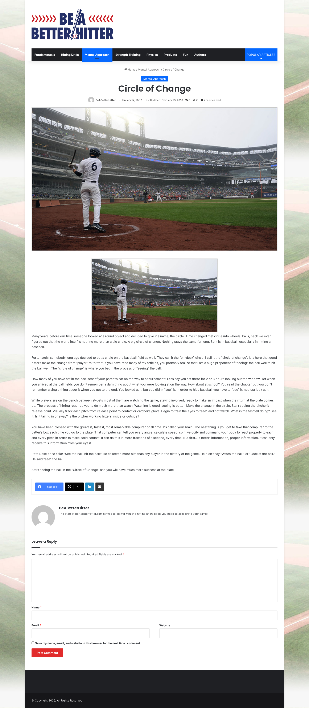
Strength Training (128, 54)
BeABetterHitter (106, 100)
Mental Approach (97, 54)
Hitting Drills (70, 54)
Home (131, 69)
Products (170, 54)
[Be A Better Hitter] (73, 24)
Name (37, 607)
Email (36, 625)
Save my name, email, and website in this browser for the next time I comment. (88, 643)
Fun (185, 54)
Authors (200, 54)
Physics (152, 54)
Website (164, 625)
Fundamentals (44, 54)
